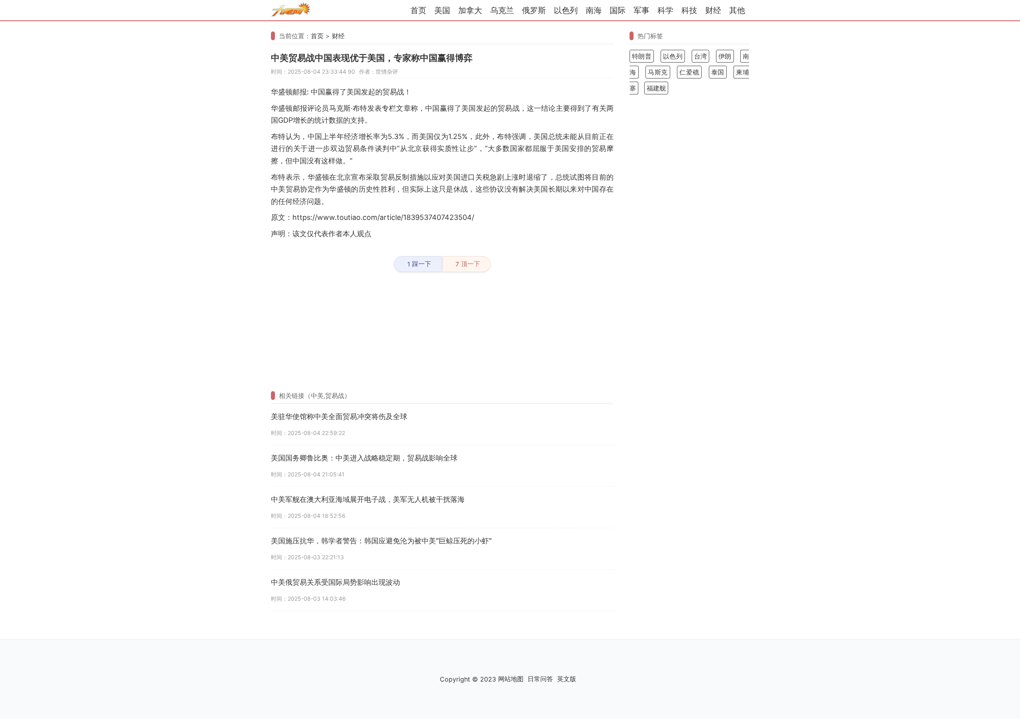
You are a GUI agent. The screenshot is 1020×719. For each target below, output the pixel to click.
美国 (442, 10)
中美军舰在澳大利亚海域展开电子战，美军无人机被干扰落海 (368, 499)
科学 (665, 10)
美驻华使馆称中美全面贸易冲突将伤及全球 (339, 416)
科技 (689, 10)
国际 (618, 10)
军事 (641, 10)
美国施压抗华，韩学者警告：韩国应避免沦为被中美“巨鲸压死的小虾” (381, 541)
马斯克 (658, 72)
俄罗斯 (534, 10)
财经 (713, 10)
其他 (737, 10)
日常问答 (540, 679)
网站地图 (511, 679)
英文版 (566, 679)
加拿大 (470, 10)
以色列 (566, 10)
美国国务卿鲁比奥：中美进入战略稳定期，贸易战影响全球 (364, 458)
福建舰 (656, 88)
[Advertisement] (442, 332)
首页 (418, 10)
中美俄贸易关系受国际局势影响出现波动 (335, 582)
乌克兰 (502, 10)
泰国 (717, 72)
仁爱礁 (689, 72)
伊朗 (725, 56)
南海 (594, 10)
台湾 (700, 56)
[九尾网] (291, 10)
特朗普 (641, 56)
